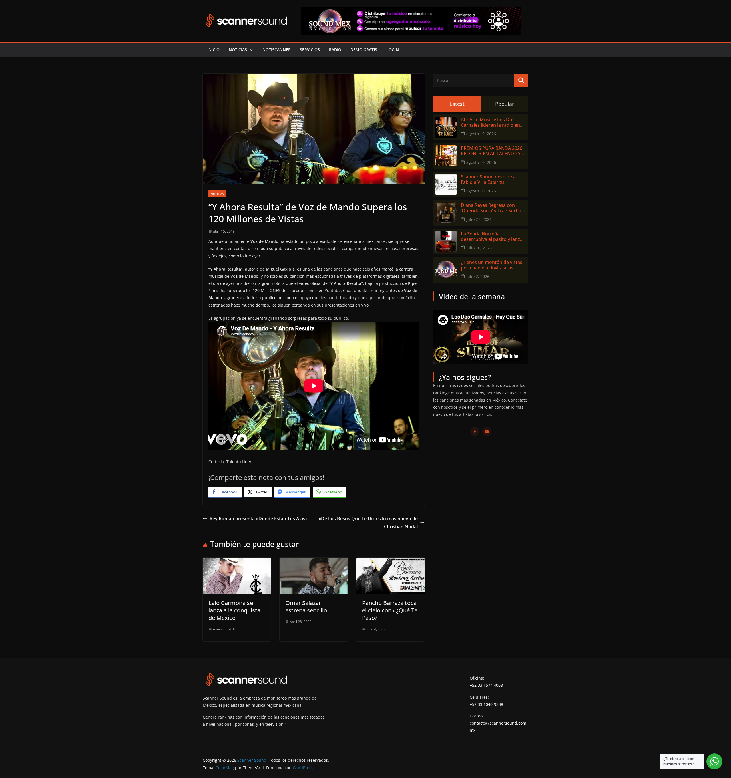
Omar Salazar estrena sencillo (306, 606)
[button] (250, 50)
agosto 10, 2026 (481, 133)
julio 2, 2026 (477, 276)
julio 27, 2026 (479, 219)
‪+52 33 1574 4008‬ (486, 685)
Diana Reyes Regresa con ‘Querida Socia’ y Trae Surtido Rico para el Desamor (492, 208)
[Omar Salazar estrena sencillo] (314, 562)
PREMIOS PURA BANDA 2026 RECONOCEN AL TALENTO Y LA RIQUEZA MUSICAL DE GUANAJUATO (491, 151)
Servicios (310, 49)
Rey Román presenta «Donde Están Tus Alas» (259, 518)
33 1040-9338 (490, 704)
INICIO (213, 49)
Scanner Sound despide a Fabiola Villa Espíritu (488, 179)
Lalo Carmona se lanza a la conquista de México (234, 610)
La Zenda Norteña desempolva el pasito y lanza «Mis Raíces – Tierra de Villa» (492, 236)
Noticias (238, 49)
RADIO (335, 49)
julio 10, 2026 (479, 248)
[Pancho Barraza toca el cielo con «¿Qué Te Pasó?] (390, 562)
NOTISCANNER (276, 49)
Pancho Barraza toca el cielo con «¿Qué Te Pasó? (389, 610)
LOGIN (392, 49)
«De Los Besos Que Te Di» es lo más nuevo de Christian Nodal (368, 522)
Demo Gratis (363, 49)
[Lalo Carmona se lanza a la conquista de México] (237, 562)
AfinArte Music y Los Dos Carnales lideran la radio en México (490, 122)
